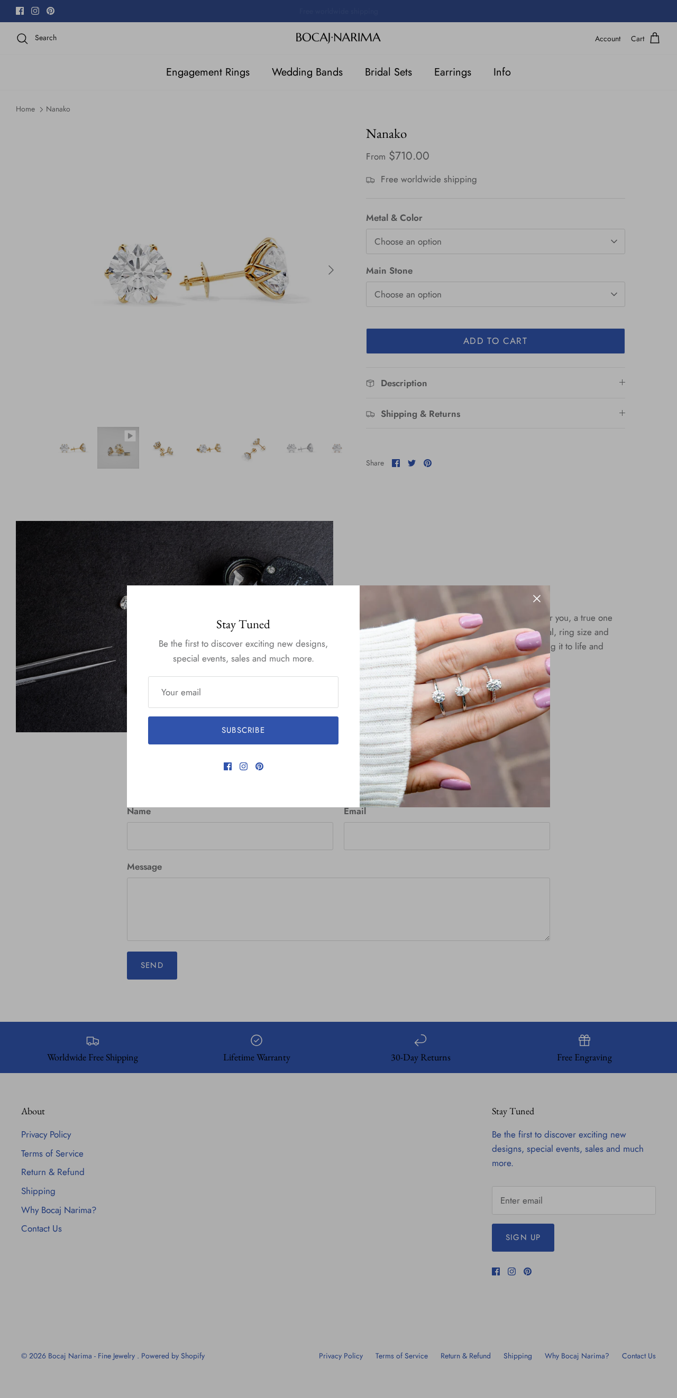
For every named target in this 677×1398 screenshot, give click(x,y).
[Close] (536, 598)
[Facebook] (228, 766)
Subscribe (243, 730)
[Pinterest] (259, 766)
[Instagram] (244, 766)
